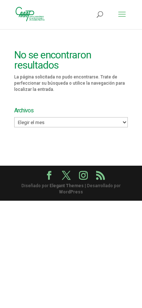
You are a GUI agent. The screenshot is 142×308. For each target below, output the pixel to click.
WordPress (71, 192)
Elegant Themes (67, 185)
